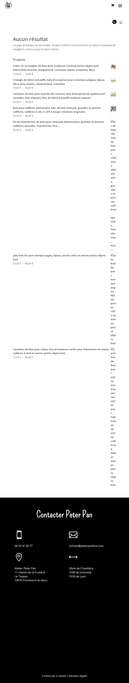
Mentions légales (78, 675)
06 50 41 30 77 (23, 546)
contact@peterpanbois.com (86, 546)
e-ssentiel (61, 675)
